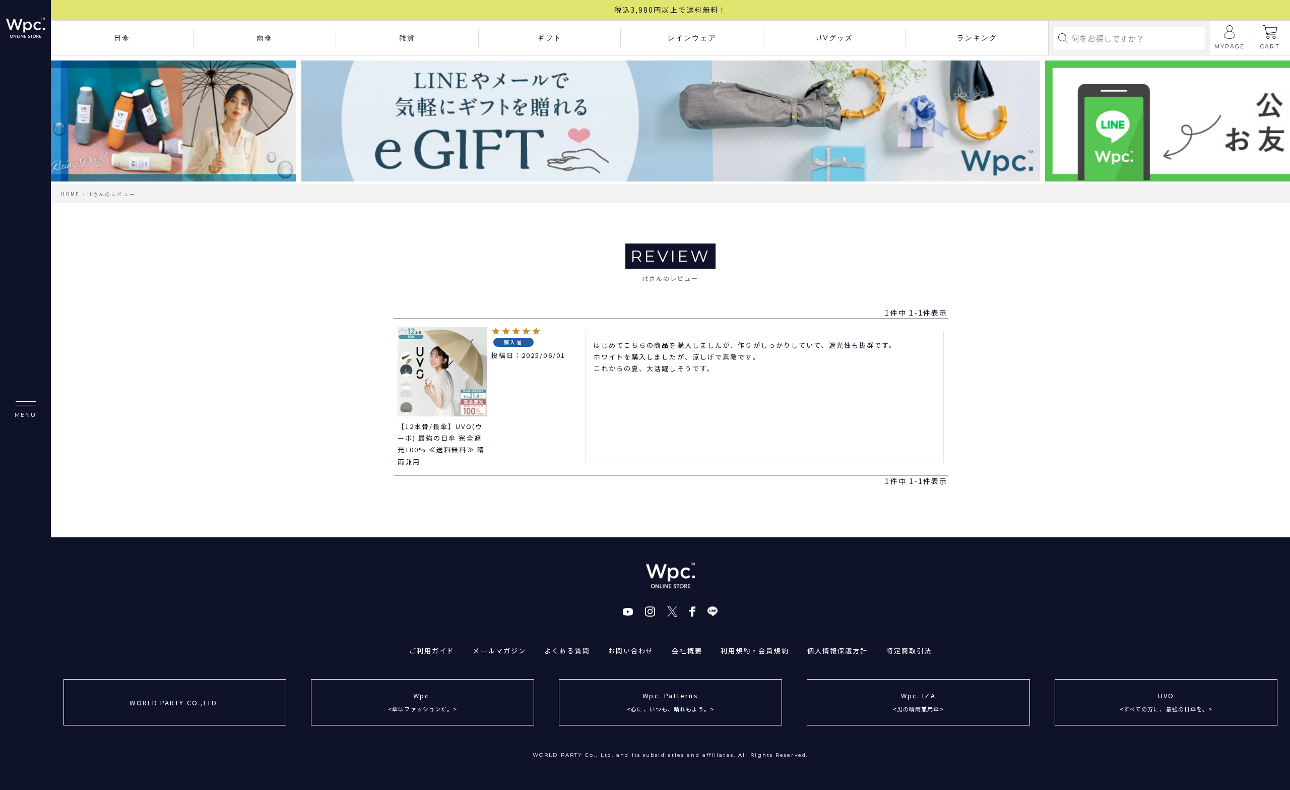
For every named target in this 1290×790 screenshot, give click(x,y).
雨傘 (264, 37)
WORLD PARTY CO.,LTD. (175, 702)
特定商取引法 (909, 650)
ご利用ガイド (432, 650)
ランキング (977, 37)
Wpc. (422, 701)
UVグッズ (834, 37)
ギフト (549, 37)
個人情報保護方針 (837, 650)
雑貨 (407, 37)
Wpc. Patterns (670, 701)
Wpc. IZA (918, 701)
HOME (70, 194)
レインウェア (692, 37)
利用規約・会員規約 (755, 650)
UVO (1166, 701)
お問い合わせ (631, 650)
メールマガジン (499, 650)
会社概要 (687, 650)
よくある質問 (567, 650)
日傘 (122, 37)
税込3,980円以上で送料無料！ (670, 10)
